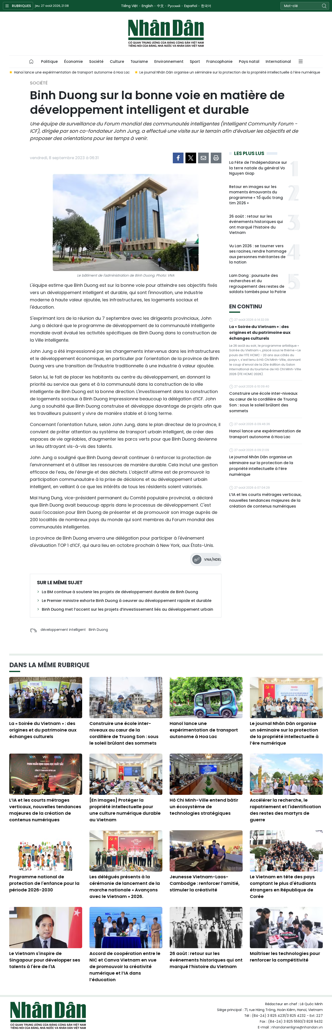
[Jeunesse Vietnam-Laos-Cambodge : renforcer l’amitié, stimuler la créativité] (206, 851)
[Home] (31, 62)
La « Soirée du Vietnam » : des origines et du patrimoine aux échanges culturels (259, 332)
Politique (49, 61)
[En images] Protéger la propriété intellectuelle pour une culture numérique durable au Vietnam (125, 810)
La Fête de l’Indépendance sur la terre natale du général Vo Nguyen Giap (258, 168)
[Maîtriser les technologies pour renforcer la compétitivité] (286, 927)
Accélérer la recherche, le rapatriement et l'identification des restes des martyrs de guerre (285, 810)
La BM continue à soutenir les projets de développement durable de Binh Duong (120, 592)
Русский (174, 5)
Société (96, 61)
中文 (160, 5)
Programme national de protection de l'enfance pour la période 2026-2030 (44, 883)
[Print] (216, 158)
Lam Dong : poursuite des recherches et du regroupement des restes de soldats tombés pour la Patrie (257, 284)
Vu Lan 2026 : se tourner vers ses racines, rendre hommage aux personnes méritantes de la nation (258, 254)
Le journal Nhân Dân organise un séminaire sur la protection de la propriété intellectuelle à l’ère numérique (261, 465)
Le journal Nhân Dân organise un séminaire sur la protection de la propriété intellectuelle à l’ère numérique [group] (230, 72)
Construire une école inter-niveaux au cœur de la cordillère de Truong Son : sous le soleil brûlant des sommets (263, 402)
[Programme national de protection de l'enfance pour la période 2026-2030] (45, 851)
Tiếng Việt (129, 5)
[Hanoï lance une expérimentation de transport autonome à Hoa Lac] (206, 697)
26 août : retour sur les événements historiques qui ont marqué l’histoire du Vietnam (256, 224)
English (147, 5)
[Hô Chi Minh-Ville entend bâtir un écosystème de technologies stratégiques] (206, 774)
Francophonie (219, 61)
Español (190, 5)
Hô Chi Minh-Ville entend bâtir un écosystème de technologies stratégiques (204, 806)
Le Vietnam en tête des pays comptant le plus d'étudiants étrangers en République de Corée (283, 886)
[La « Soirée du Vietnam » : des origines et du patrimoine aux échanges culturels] (45, 697)
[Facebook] (178, 158)
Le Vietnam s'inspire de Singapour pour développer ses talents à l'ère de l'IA (44, 960)
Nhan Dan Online (166, 33)
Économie (73, 61)
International (278, 61)
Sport (195, 61)
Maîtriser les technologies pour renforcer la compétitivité (285, 956)
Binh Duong (98, 629)
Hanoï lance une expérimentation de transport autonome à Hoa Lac (265, 434)
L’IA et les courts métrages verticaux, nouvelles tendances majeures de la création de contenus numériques (265, 500)
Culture (117, 61)
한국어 (206, 5)
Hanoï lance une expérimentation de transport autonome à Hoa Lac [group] (72, 72)
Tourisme (139, 61)
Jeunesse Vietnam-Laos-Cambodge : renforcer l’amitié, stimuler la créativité (205, 883)
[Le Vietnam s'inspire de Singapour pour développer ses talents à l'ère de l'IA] (45, 927)
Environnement (168, 61)
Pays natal (249, 61)
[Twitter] (190, 158)
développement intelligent (63, 629)
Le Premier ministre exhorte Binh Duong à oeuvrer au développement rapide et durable (126, 600)
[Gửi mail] (203, 158)
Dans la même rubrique (49, 665)
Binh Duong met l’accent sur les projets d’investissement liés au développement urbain (127, 609)
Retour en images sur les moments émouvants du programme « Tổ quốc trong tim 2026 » (256, 195)
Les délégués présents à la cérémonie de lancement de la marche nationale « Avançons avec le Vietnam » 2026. (124, 886)
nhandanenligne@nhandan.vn (297, 1027)
